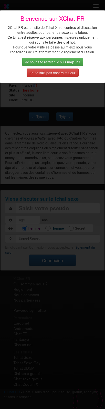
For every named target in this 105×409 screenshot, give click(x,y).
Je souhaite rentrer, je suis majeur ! (52, 61)
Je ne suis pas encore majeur (52, 72)
